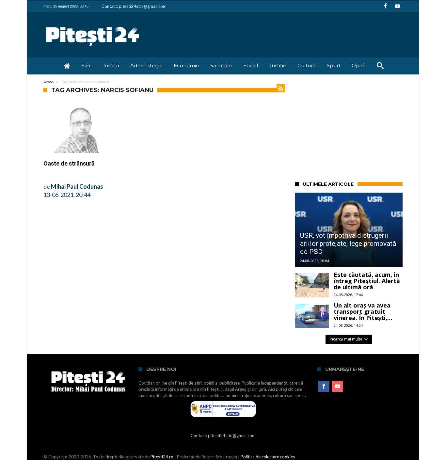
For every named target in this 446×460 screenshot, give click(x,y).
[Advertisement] (370, 126)
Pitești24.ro (162, 456)
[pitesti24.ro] (92, 21)
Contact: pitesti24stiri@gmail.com (134, 6)
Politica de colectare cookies (268, 456)
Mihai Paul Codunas (77, 186)
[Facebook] (385, 6)
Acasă (48, 82)
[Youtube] (397, 6)
